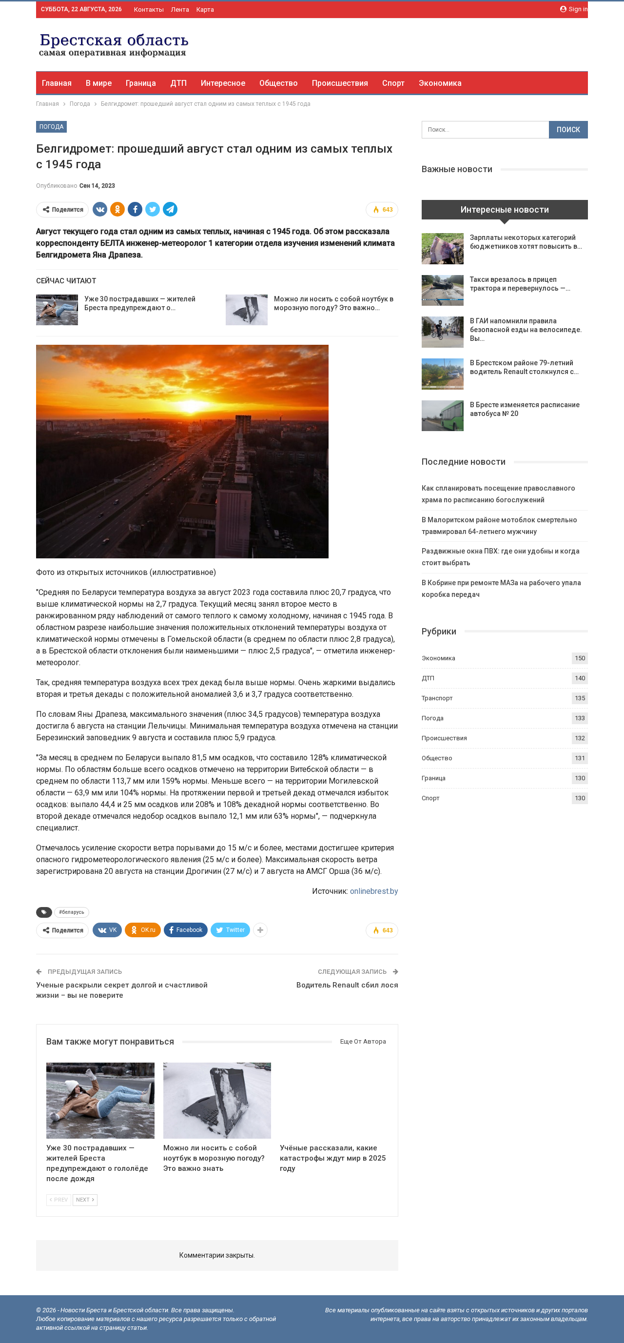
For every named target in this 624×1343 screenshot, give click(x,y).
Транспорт (437, 698)
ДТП (178, 83)
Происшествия (340, 83)
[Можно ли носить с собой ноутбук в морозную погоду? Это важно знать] (247, 310)
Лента (180, 9)
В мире (99, 83)
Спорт (393, 83)
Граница (141, 83)
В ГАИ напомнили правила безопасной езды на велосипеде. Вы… (526, 329)
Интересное (223, 83)
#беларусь (71, 912)
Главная (57, 83)
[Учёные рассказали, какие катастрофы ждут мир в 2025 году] (334, 1100)
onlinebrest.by (374, 891)
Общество (278, 83)
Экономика (440, 83)
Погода (51, 126)
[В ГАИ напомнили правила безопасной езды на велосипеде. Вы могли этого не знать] (443, 332)
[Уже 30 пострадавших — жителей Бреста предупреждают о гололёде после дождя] (57, 310)
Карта (205, 9)
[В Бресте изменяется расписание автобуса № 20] (443, 416)
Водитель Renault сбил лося (347, 985)
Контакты (149, 9)
